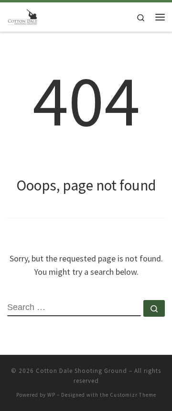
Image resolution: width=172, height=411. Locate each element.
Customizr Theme (133, 394)
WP (51, 394)
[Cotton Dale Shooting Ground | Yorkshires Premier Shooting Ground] (22, 15)
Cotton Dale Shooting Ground (81, 371)
